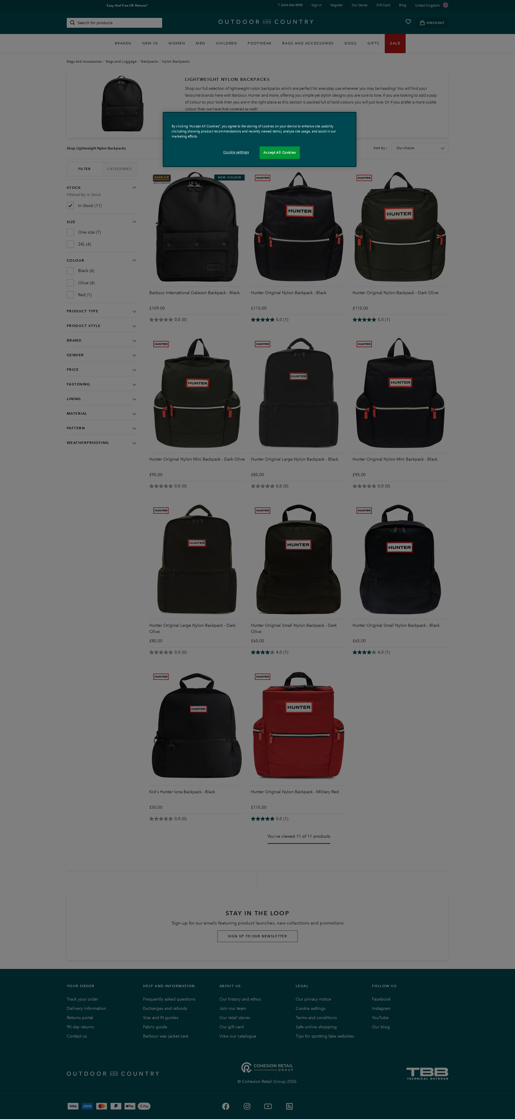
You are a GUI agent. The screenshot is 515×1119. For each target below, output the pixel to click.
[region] (259, 139)
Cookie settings (236, 152)
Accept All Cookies (279, 152)
